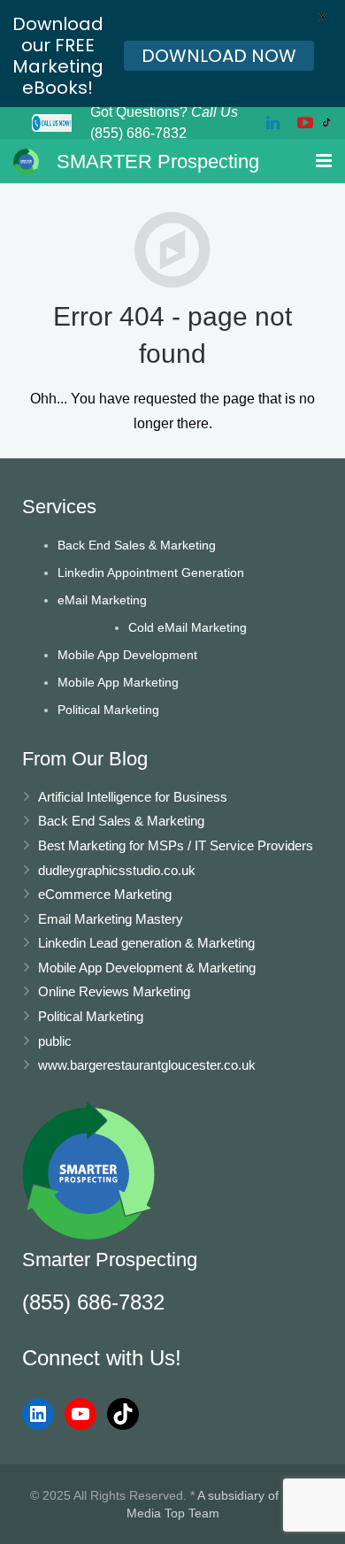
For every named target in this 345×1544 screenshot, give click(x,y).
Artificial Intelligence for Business (132, 796)
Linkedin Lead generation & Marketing (146, 942)
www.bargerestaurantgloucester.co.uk (147, 1064)
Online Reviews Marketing (114, 991)
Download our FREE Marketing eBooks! (58, 56)
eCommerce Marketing (105, 894)
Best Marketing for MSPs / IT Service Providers (175, 845)
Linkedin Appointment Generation (151, 572)
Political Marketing (108, 710)
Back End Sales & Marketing (137, 545)
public (55, 1041)
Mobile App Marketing (118, 682)
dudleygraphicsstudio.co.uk (117, 870)
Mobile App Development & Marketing (147, 967)
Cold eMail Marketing (187, 627)
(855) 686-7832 (93, 1302)
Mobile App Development (127, 655)
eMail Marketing (102, 600)
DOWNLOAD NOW (219, 55)
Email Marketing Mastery (110, 918)
